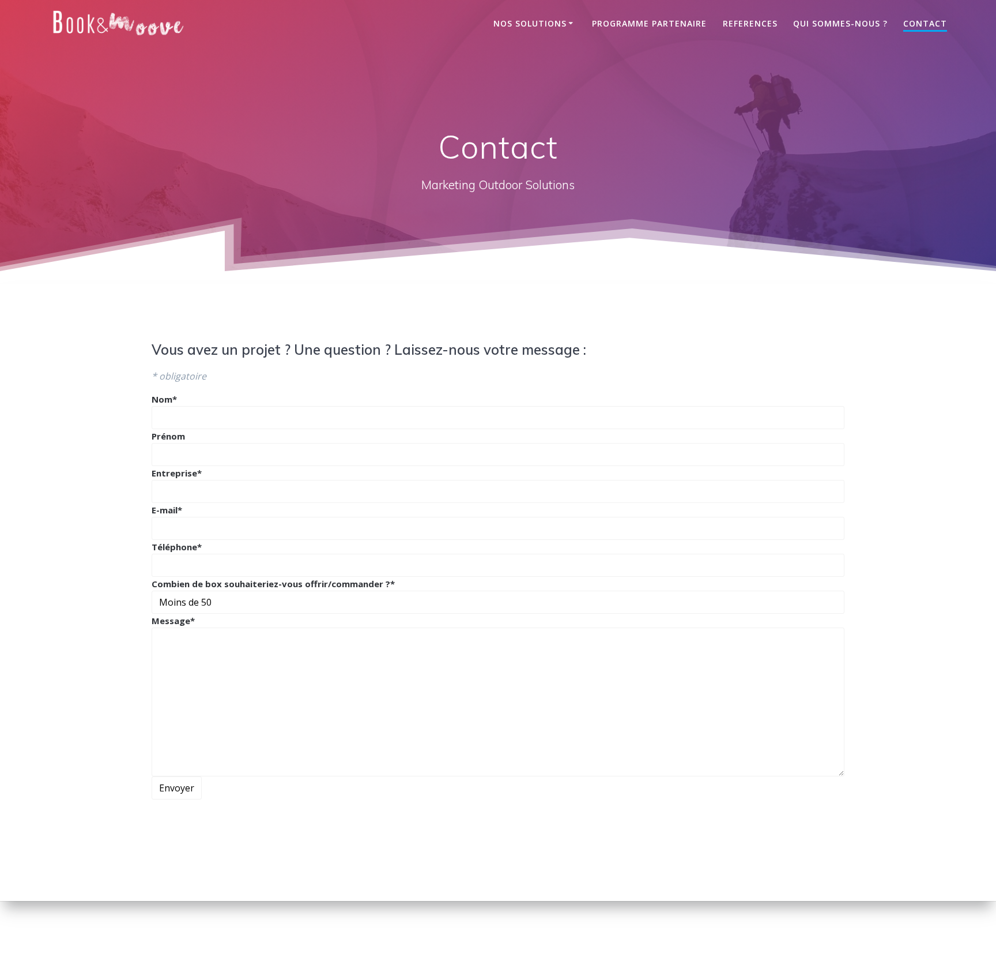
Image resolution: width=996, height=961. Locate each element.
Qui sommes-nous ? (840, 23)
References (750, 23)
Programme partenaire (649, 23)
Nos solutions (530, 23)
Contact (925, 23)
